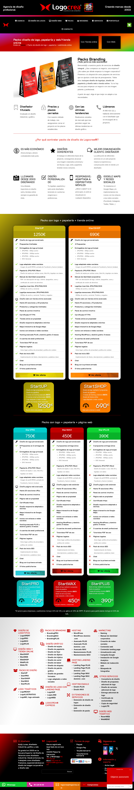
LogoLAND (51, 695)
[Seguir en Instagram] (105, 752)
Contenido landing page (110, 649)
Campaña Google (107, 655)
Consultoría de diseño (110, 679)
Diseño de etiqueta (55, 666)
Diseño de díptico (55, 655)
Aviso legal (109, 765)
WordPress (78, 633)
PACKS (70, 21)
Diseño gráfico (54, 643)
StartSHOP (25, 678)
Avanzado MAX (80, 649)
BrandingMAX (52, 636)
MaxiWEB (24, 657)
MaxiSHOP (24, 654)
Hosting (76, 630)
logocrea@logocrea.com (54, 763)
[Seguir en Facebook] (105, 748)
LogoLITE (105, 706)
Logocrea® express (52, 704)
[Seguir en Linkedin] (111, 748)
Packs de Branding (55, 630)
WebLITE (24, 665)
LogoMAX (24, 641)
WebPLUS (24, 662)
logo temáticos (27, 689)
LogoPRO (24, 638)
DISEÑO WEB (56, 21)
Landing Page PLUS (82, 665)
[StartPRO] (30, 593)
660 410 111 (55, 760)
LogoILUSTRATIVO (28, 695)
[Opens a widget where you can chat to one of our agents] (119, 778)
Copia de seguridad (109, 703)
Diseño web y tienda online (26, 650)
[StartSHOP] (95, 397)
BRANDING (84, 21)
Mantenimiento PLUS (82, 652)
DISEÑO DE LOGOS (37, 21)
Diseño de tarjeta (55, 647)
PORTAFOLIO (114, 21)
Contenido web (106, 647)
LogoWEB (51, 698)
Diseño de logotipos (24, 631)
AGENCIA (21, 21)
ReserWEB (105, 717)
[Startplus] (100, 593)
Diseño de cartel (54, 660)
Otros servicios (109, 676)
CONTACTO (68, 29)
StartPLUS (25, 684)
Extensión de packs (82, 711)
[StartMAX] (67, 593)
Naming (103, 633)
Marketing (105, 630)
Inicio (23, 45)
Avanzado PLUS (80, 641)
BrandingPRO (52, 633)
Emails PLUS (79, 687)
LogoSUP (51, 692)
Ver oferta (41, 375)
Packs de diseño (28, 670)
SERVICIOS (98, 21)
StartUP (24, 673)
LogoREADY (25, 692)
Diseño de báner (54, 663)
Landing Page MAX (81, 673)
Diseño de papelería (56, 649)
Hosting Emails (80, 684)
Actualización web (108, 652)
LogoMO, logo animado (29, 697)
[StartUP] (39, 397)
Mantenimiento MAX (82, 655)
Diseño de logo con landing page (56, 688)
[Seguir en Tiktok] (111, 752)
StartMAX (25, 681)
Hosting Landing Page (81, 661)
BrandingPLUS (53, 639)
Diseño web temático (105, 712)
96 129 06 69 (54, 757)
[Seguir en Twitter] (117, 748)
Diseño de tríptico (55, 657)
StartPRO (25, 676)
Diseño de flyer (54, 652)
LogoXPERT (25, 636)
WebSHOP (24, 660)
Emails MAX (79, 690)
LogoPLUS (24, 644)
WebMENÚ (105, 719)
